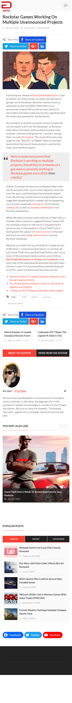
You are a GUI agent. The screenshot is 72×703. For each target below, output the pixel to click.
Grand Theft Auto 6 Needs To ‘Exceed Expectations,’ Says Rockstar (33, 493)
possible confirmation (41, 207)
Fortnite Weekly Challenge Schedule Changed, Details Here (42, 612)
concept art (37, 203)
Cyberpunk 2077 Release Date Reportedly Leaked (36, 290)
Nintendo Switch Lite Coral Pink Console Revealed (39, 549)
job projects (27, 136)
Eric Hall (30, 28)
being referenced (35, 235)
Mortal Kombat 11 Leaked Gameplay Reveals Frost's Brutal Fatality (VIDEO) (17, 336)
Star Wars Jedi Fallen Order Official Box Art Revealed (41, 565)
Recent (36, 539)
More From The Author (52, 353)
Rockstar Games (15, 303)
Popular (14, 539)
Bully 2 (34, 297)
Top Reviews (58, 539)
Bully (24, 297)
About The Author (19, 353)
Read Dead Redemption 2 (46, 95)
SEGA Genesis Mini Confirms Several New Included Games (40, 581)
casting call (12, 207)
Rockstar (47, 297)
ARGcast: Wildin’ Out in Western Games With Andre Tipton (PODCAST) (42, 596)
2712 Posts (20, 391)
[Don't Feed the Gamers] (6, 5)
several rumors (43, 231)
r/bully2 (15, 177)
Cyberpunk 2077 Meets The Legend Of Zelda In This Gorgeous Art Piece (52, 336)
